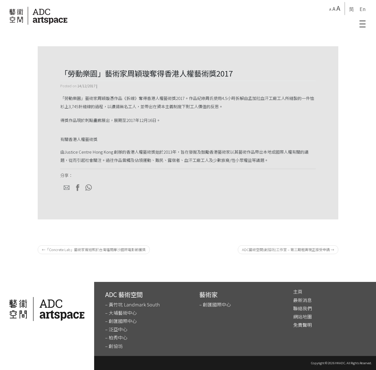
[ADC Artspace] (38, 16)
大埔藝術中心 (123, 312)
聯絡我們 (302, 308)
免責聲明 (302, 325)
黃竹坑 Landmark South (134, 304)
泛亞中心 (118, 329)
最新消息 (302, 300)
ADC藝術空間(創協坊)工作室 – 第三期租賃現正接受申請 (286, 249)
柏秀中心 (118, 337)
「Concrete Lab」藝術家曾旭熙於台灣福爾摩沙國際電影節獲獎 (95, 249)
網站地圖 (302, 316)
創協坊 (115, 346)
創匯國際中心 (123, 321)
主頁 (298, 291)
